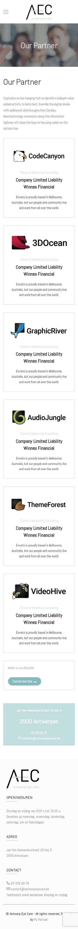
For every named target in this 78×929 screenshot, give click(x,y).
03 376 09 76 (39, 732)
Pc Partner (41, 919)
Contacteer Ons (22, 681)
